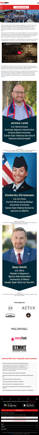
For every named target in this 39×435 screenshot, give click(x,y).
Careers (2, 426)
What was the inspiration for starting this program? (14, 373)
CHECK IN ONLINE (19, 410)
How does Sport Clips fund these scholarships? (13, 381)
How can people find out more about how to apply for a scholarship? (18, 390)
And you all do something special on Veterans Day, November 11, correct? (17, 387)
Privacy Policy (11, 433)
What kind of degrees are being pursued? (12, 379)
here (4, 76)
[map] (19, 399)
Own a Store (3, 428)
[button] (38, 3)
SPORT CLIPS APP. (32, 401)
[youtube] (37, 399)
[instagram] (28, 399)
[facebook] (11, 399)
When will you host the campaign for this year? (13, 384)
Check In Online (21, 7)
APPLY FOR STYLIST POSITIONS (19, 417)
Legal (2, 424)
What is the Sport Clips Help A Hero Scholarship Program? (15, 363)
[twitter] (2, 399)
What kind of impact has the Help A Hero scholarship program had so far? (18, 376)
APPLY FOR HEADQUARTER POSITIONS (19, 420)
